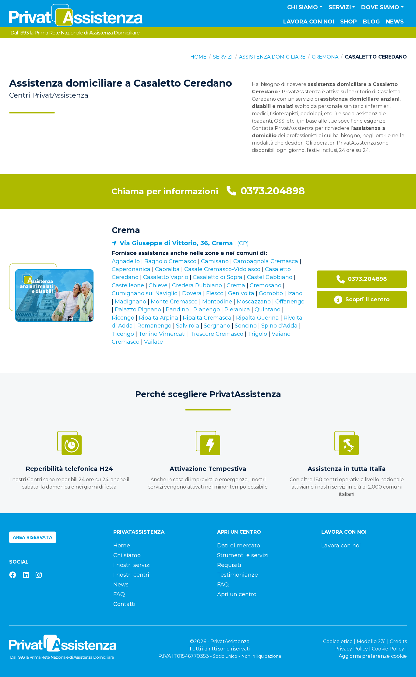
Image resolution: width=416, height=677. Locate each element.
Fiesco (215, 293)
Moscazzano (254, 301)
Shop (348, 21)
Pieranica (237, 309)
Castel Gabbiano (269, 277)
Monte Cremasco (174, 301)
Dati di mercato (238, 545)
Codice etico (338, 641)
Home (198, 57)
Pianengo (206, 309)
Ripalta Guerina (257, 317)
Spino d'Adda (279, 325)
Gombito (271, 293)
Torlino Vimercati (162, 334)
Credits (398, 641)
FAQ (119, 594)
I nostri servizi (132, 565)
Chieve (158, 285)
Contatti (124, 604)
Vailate (153, 341)
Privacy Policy (351, 649)
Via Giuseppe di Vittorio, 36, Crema (177, 243)
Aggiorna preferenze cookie (373, 656)
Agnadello (126, 261)
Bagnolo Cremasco (170, 261)
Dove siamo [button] (380, 7)
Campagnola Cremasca (265, 261)
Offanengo (290, 301)
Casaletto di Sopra (217, 277)
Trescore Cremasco (216, 334)
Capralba (167, 269)
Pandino (177, 309)
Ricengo (123, 317)
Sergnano (217, 325)
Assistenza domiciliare (272, 57)
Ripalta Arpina (158, 317)
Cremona (325, 57)
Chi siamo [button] (302, 7)
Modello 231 (371, 641)
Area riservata (32, 537)
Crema (126, 230)
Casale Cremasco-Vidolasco (222, 269)
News (395, 21)
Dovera (192, 293)
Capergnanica (131, 269)
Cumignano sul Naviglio (145, 293)
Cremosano (265, 285)
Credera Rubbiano (197, 285)
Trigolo (257, 334)
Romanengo (154, 325)
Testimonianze (237, 574)
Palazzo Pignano (138, 309)
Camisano (215, 261)
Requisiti (229, 565)
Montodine (217, 301)
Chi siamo (127, 555)
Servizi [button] (340, 7)
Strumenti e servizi (243, 555)
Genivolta (241, 293)
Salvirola (187, 325)
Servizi (223, 57)
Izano (294, 293)
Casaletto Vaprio (165, 277)
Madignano (130, 301)
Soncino (246, 325)
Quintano (267, 309)
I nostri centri (131, 574)
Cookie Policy (388, 649)
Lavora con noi (308, 21)
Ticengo (123, 334)
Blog (371, 21)
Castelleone (128, 285)
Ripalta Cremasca (207, 317)
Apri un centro (236, 594)
